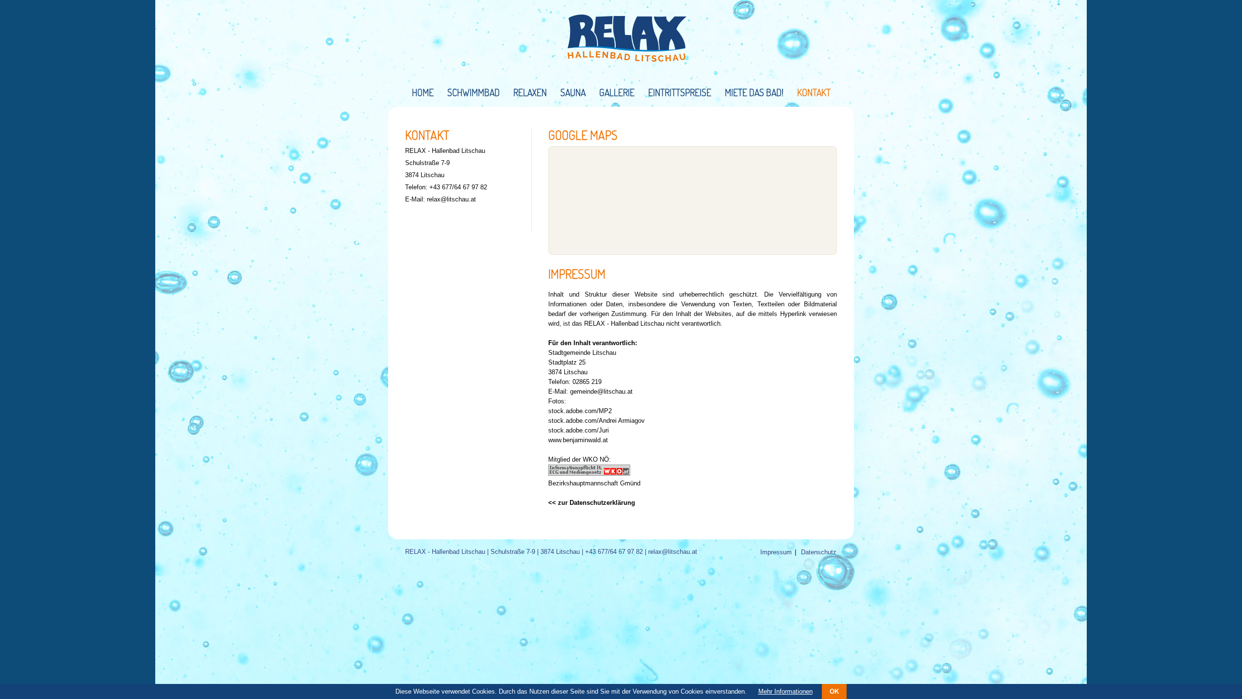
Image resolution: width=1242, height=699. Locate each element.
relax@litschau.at (451, 199)
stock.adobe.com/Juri (578, 430)
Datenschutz (818, 552)
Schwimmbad (473, 92)
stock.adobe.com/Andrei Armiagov (596, 420)
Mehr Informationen (785, 691)
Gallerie (617, 92)
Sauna (573, 92)
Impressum (776, 552)
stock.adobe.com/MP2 (580, 411)
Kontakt (814, 92)
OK (834, 691)
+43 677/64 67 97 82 (458, 187)
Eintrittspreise (679, 92)
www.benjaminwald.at (578, 440)
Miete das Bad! (754, 92)
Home (423, 92)
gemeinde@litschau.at (601, 391)
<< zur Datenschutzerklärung (591, 502)
